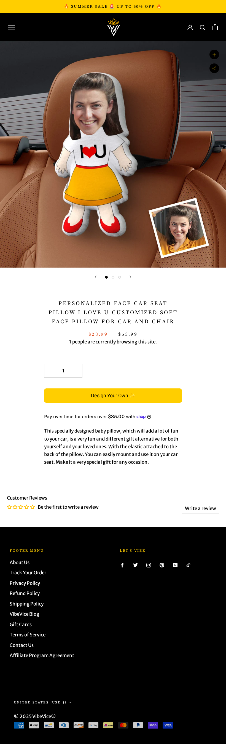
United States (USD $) (40, 702)
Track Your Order (28, 573)
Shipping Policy (27, 604)
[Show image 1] (106, 277)
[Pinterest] (162, 565)
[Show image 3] (119, 277)
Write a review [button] (200, 508)
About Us (19, 562)
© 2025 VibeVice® (35, 716)
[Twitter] (135, 565)
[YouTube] (175, 565)
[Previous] (95, 277)
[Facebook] (122, 565)
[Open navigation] (11, 27)
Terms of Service (27, 635)
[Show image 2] (113, 277)
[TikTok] (188, 565)
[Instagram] (148, 565)
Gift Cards (21, 625)
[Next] (130, 277)
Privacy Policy (25, 583)
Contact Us (22, 645)
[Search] (203, 27)
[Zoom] (214, 54)
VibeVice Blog (24, 614)
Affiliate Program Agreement (42, 655)
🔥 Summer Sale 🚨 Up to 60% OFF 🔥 (113, 6)
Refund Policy (25, 593)
